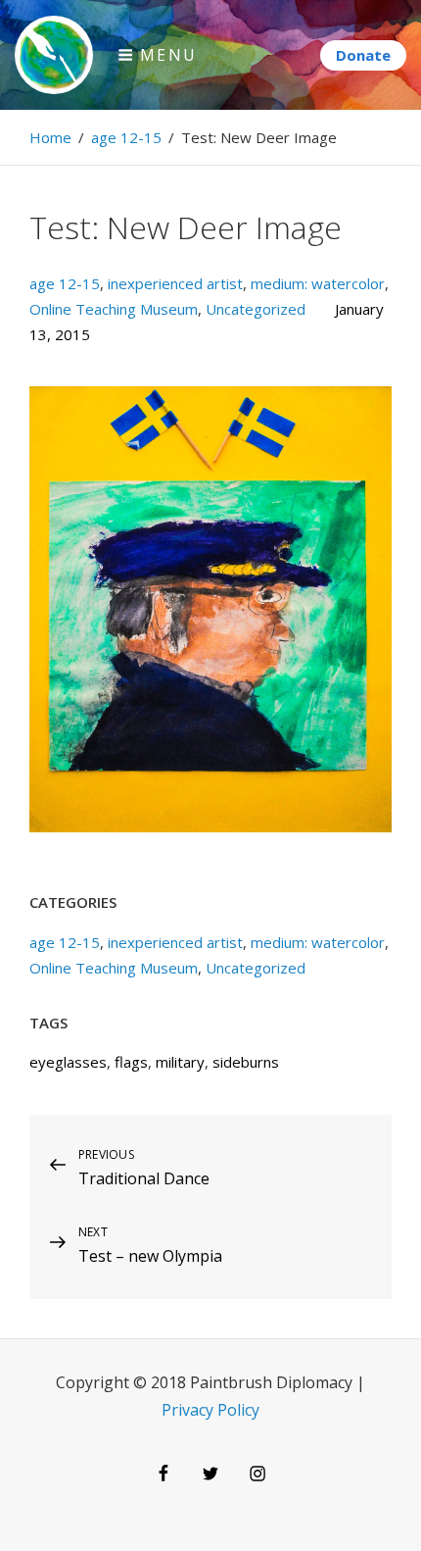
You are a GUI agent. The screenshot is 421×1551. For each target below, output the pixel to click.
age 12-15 (126, 137)
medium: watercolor (318, 283)
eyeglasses (68, 1062)
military (180, 1062)
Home (50, 137)
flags (131, 1062)
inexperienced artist (175, 283)
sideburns (245, 1062)
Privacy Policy (210, 1410)
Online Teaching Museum (113, 309)
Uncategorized (255, 309)
